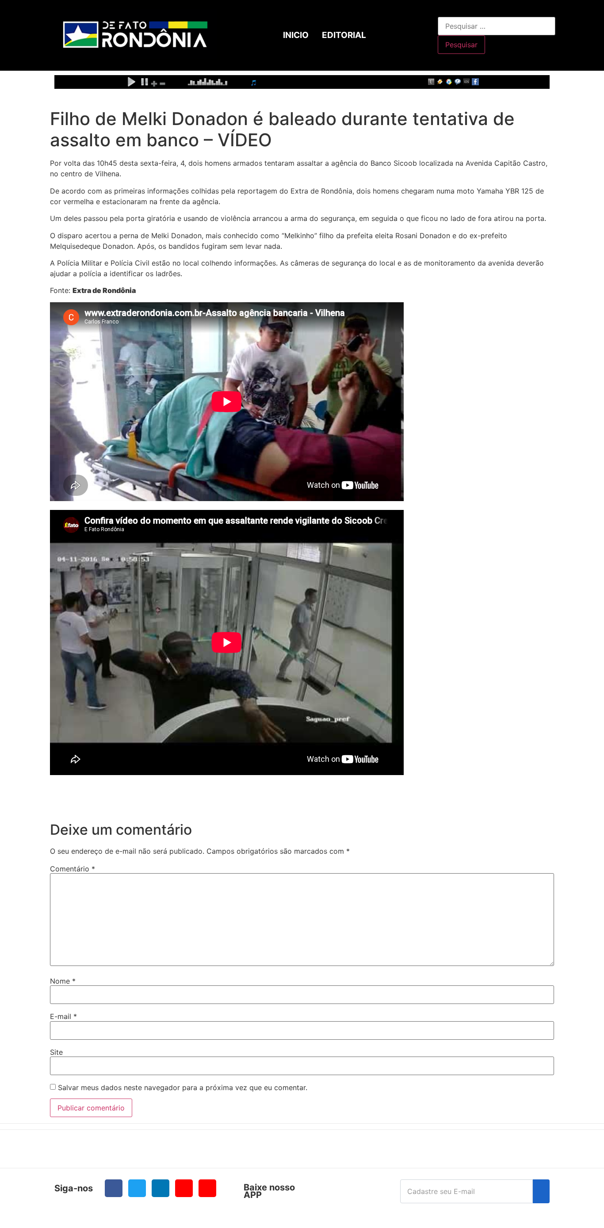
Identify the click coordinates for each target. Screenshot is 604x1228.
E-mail (63, 1016)
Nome (63, 981)
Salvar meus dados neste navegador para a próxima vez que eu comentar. (182, 1087)
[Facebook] (113, 1188)
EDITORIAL (344, 35)
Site (56, 1052)
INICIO (296, 35)
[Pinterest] (207, 1188)
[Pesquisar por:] (496, 26)
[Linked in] (160, 1188)
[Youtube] (184, 1188)
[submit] (541, 1191)
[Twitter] (137, 1188)
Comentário (72, 868)
